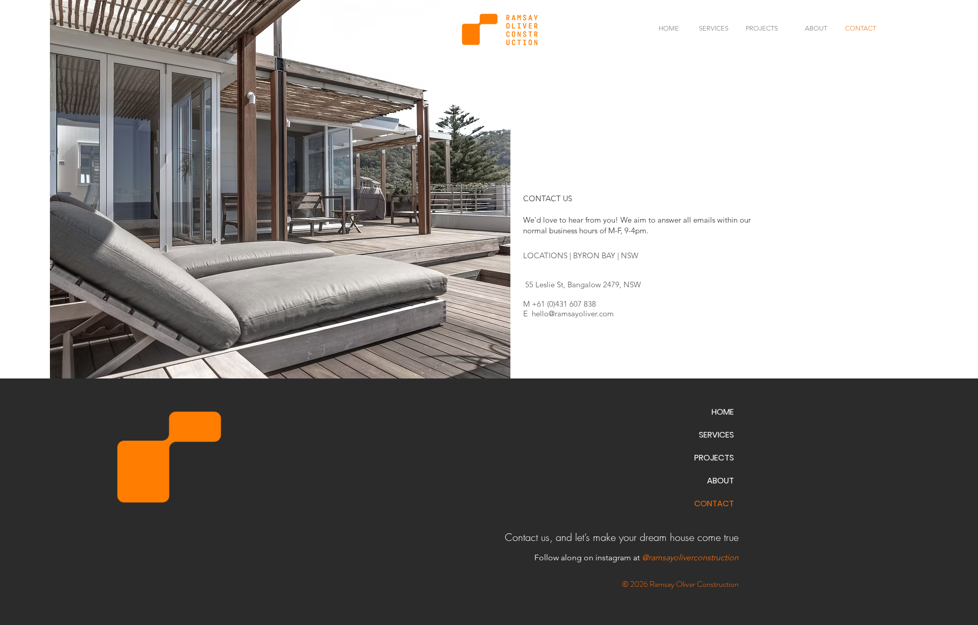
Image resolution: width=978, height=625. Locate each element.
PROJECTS (714, 458)
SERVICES (716, 435)
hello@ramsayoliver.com (573, 313)
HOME (723, 412)
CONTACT (714, 503)
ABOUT (720, 480)
